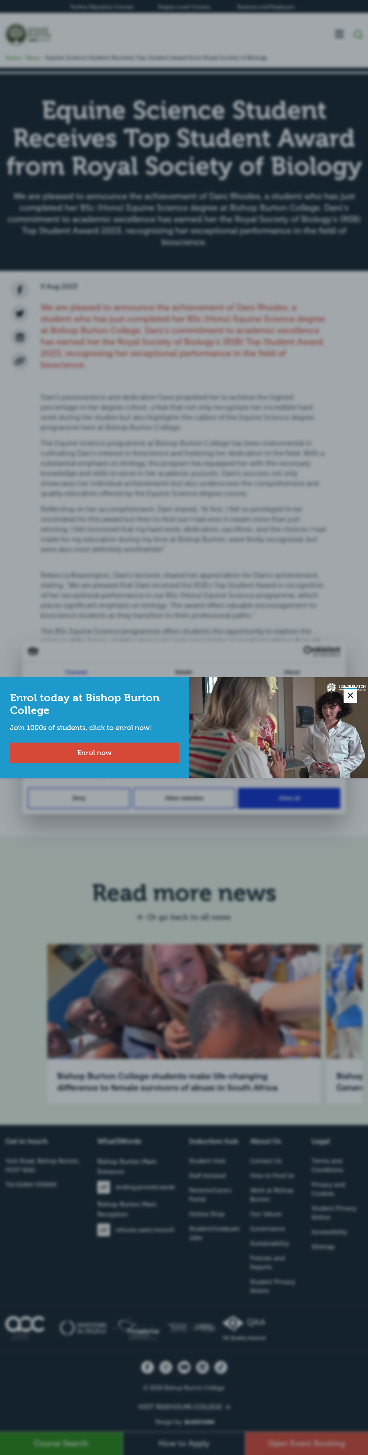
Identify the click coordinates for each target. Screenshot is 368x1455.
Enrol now (94, 752)
